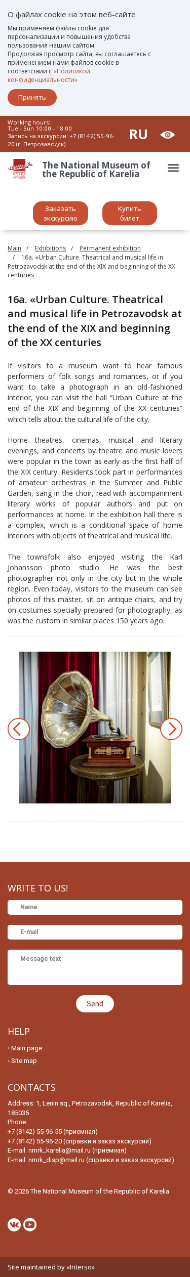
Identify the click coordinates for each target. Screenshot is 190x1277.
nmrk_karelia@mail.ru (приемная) (77, 1150)
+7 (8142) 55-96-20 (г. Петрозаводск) (61, 140)
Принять (32, 97)
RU (138, 133)
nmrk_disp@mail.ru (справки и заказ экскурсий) (101, 1160)
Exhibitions (50, 248)
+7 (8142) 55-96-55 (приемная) (53, 1131)
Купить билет (129, 213)
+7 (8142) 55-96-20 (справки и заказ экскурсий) (79, 1141)
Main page (26, 1048)
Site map (24, 1061)
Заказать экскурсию (61, 213)
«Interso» (80, 1266)
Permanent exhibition (110, 248)
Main (14, 248)
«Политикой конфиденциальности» (49, 75)
